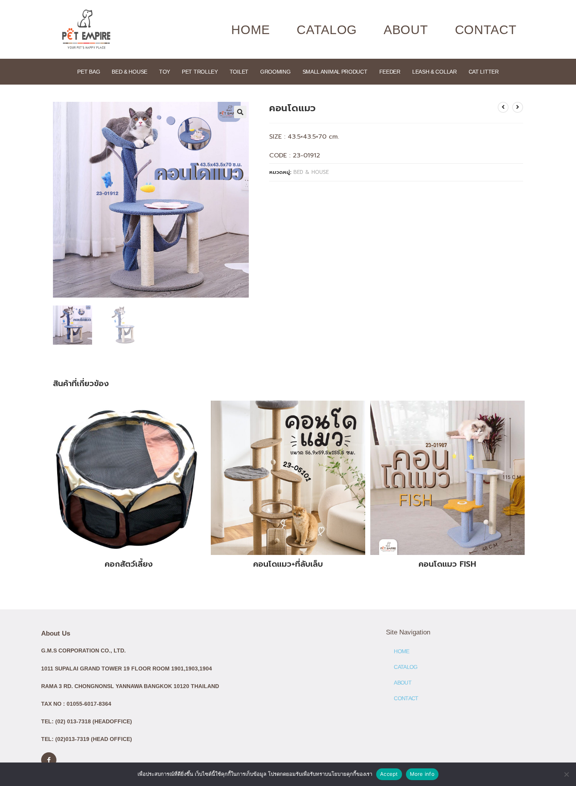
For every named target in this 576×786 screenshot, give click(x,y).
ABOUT (406, 30)
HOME (250, 30)
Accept (389, 774)
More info (422, 774)
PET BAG (88, 72)
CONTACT (486, 30)
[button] (240, 112)
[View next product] (517, 107)
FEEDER (389, 72)
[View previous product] (503, 107)
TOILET (239, 72)
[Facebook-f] (48, 760)
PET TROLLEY (200, 72)
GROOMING (275, 72)
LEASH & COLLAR (434, 72)
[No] (566, 774)
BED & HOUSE (129, 72)
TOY (164, 72)
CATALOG (327, 30)
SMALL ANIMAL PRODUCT (335, 72)
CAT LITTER (484, 72)
